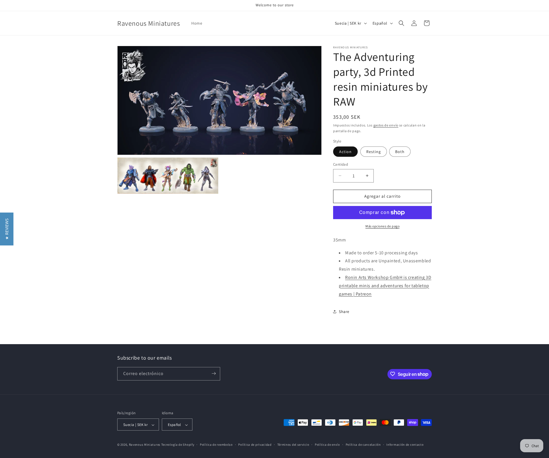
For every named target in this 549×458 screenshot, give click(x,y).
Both (400, 151)
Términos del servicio (293, 445)
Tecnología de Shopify (177, 445)
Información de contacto (404, 445)
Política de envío (327, 445)
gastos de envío (386, 125)
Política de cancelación (363, 445)
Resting (373, 151)
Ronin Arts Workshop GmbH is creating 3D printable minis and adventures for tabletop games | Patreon (385, 285)
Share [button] (344, 311)
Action (345, 151)
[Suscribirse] (213, 373)
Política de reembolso (216, 445)
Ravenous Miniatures (144, 445)
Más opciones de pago (382, 226)
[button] (401, 23)
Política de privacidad (254, 445)
